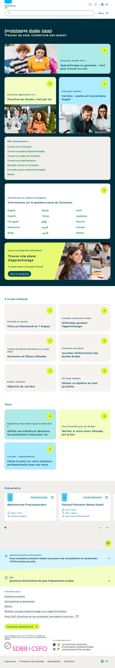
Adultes (8, 606)
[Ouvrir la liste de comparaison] (96, 4)
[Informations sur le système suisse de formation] (104, 190)
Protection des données (31, 661)
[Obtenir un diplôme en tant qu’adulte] (85, 377)
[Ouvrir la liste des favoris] (90, 4)
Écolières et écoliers (14, 596)
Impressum (10, 661)
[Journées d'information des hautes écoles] (85, 347)
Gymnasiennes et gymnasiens (19, 601)
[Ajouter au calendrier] (52, 497)
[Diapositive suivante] (107, 527)
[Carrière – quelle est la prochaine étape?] (85, 105)
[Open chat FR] (108, 543)
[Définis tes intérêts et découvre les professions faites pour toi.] (30, 424)
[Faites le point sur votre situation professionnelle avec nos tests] (30, 456)
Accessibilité (53, 661)
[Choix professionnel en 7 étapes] (30, 317)
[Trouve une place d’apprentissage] (57, 261)
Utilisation (69, 661)
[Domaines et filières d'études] (30, 347)
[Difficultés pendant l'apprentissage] (85, 317)
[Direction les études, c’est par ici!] (30, 105)
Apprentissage (15, 30)
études (34, 30)
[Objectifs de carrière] (30, 377)
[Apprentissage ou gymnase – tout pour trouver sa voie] (57, 59)
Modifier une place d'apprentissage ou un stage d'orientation (35, 611)
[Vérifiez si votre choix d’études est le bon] (85, 424)
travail (47, 30)
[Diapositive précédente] (100, 527)
